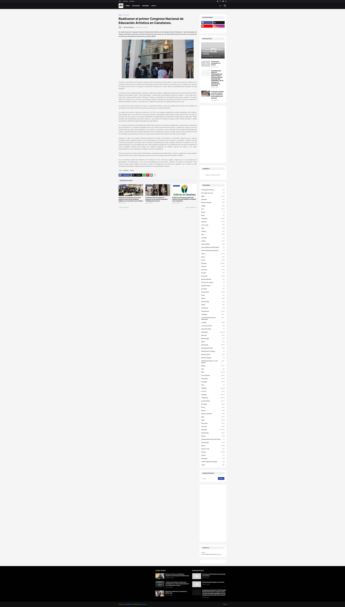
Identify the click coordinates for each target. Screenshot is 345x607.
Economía (213, 269)
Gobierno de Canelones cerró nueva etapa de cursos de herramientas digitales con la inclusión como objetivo (131, 199)
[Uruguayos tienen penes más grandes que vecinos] (196, 576)
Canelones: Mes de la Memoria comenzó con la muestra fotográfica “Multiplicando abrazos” (156, 199)
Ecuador (213, 273)
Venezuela (213, 458)
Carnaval (213, 221)
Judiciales (213, 314)
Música (213, 365)
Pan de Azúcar (213, 375)
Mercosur (213, 335)
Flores (213, 295)
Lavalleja (213, 322)
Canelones (126, 15)
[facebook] (217, 1)
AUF (213, 209)
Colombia (213, 237)
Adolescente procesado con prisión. (215, 63)
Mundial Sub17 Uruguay (213, 351)
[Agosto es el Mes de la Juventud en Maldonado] (159, 593)
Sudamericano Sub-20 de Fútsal (213, 439)
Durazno (213, 266)
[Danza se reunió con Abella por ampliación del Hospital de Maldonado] (159, 576)
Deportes (213, 263)
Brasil (213, 215)
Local (153, 5)
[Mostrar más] (154, 175)
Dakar (213, 257)
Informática (213, 308)
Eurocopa (213, 289)
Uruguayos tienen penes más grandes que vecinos (214, 574)
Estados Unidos (213, 285)
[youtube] (223, 1)
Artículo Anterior (124, 207)
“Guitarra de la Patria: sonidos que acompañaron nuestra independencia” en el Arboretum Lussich (177, 583)
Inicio (120, 1)
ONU (213, 372)
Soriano (213, 436)
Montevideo (213, 345)
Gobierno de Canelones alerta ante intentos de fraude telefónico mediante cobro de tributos (184, 199)
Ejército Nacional (213, 279)
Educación (213, 276)
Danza (213, 260)
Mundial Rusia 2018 (213, 348)
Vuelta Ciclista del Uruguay (213, 461)
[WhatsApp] (144, 175)
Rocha (213, 410)
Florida (213, 298)
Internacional (213, 311)
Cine (213, 234)
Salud (213, 420)
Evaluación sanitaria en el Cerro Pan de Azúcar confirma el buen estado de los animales (217, 95)
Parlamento (213, 378)
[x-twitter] (220, 1)
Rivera (213, 407)
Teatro (213, 445)
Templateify (128, 604)
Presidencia (213, 397)
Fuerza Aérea (213, 301)
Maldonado (213, 332)
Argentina (213, 199)
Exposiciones (213, 292)
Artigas (213, 205)
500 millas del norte (213, 193)
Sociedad (131, 1)
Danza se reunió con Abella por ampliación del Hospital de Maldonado (177, 574)
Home (224, 604)
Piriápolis (213, 388)
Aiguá (213, 196)
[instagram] (219, 26)
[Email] (151, 175)
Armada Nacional (213, 202)
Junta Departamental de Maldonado (212, 318)
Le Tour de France (213, 325)
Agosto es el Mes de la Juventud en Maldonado (176, 592)
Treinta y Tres (213, 449)
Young (213, 465)
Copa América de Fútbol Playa (213, 247)
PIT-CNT (213, 391)
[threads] (225, 1)
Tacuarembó (213, 442)
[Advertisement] (213, 134)
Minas (213, 341)
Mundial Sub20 (213, 354)
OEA (213, 369)
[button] (220, 6)
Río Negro (213, 404)
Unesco (213, 455)
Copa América (213, 244)
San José (213, 426)
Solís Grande (213, 433)
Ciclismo (213, 231)
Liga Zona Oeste (213, 329)
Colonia (213, 241)
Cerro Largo (213, 225)
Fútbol (213, 304)
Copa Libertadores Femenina (213, 250)
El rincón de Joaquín (213, 282)
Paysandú (213, 381)
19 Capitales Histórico (213, 190)
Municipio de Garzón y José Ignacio (212, 361)
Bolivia (213, 212)
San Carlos (213, 423)
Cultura (132, 170)
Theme (144, 604)
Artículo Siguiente (191, 207)
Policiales (125, 1)
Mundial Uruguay (213, 357)
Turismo (213, 452)
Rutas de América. (213, 413)
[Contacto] (219, 29)
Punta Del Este (213, 401)
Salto (213, 417)
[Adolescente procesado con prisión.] (205, 64)
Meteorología (213, 338)
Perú (213, 385)
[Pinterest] (147, 175)
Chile (213, 228)
